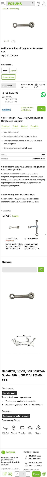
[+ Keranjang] (43, 474)
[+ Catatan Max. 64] (4, 474)
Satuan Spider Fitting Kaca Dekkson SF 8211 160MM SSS (14, 246)
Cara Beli (34, 126)
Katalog (15, 216)
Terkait (15, 126)
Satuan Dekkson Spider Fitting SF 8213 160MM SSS (31, 246)
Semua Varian (8, 77)
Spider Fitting (14, 9)
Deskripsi (5, 126)
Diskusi (24, 126)
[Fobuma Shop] (3, 452)
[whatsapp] (10, 476)
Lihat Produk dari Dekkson (27, 109)
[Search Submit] (32, 3)
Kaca (5, 9)
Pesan (36, 474)
